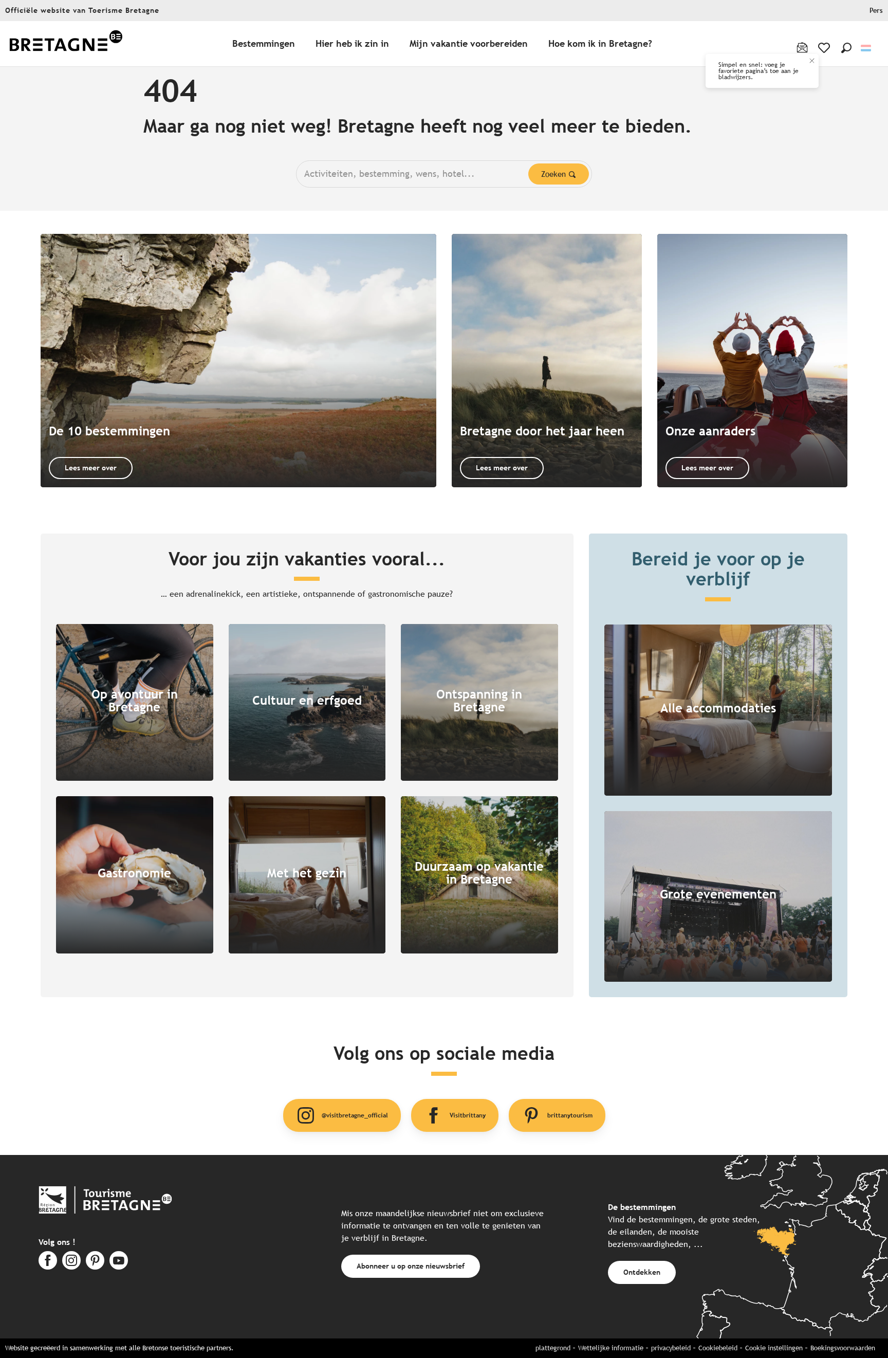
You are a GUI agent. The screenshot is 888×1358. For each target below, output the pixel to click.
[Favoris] (825, 48)
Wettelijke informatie (610, 1348)
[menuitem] (65, 44)
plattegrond (552, 1348)
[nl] (867, 48)
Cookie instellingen (774, 1348)
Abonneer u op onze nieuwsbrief (411, 1265)
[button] (846, 48)
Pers (876, 10)
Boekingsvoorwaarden (842, 1348)
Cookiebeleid (717, 1348)
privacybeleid (671, 1348)
